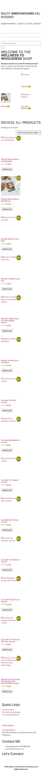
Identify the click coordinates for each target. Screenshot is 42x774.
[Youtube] (35, 760)
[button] (21, 33)
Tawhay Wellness (8, 730)
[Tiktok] (12, 760)
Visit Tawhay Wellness (10, 715)
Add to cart (7, 169)
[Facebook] (19, 760)
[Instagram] (4, 760)
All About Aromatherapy (11, 712)
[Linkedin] (27, 760)
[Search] (2, 47)
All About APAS (8, 710)
